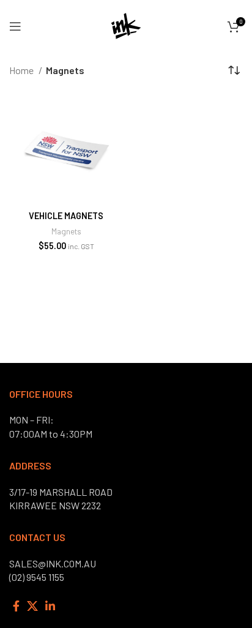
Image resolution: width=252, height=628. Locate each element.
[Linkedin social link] (50, 606)
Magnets (66, 231)
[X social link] (32, 606)
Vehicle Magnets (66, 216)
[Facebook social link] (16, 606)
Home (22, 70)
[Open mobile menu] (15, 26)
